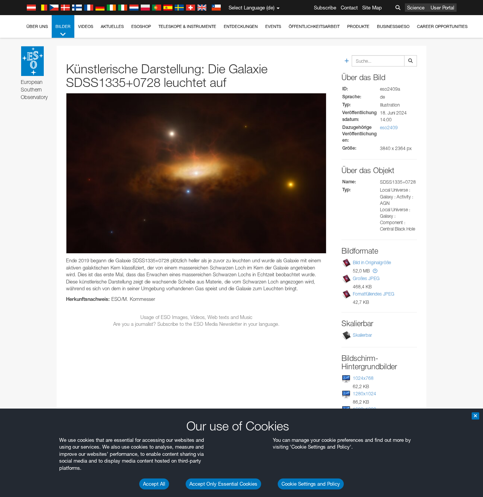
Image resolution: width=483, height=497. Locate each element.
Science (416, 8)
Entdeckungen (241, 26)
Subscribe (325, 8)
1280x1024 (364, 393)
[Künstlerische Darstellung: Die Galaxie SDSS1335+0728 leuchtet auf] (196, 173)
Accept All (154, 484)
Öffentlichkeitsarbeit (314, 26)
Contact (349, 8)
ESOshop (141, 26)
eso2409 (389, 127)
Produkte (358, 26)
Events (273, 26)
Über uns (37, 26)
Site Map (372, 8)
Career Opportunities (442, 26)
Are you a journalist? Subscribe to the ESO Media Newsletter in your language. (196, 324)
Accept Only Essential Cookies (223, 484)
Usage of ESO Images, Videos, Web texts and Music (196, 317)
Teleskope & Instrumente (187, 26)
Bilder (63, 26)
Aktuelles (112, 26)
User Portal (442, 8)
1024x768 (363, 378)
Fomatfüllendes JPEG (373, 294)
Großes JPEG (366, 278)
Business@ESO (393, 26)
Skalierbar (362, 335)
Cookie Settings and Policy (310, 484)
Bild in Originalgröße (372, 262)
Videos (85, 26)
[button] (375, 271)
